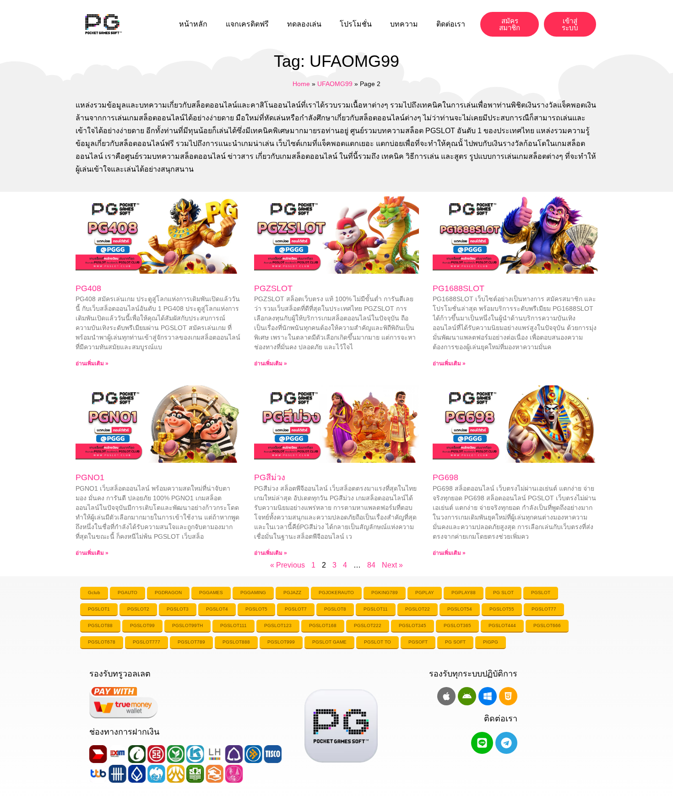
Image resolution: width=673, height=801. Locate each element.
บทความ (404, 24)
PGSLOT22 (417, 609)
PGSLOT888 (236, 641)
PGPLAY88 (463, 592)
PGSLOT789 (191, 641)
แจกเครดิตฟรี (247, 24)
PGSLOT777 (146, 641)
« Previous (287, 565)
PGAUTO (127, 592)
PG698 (445, 477)
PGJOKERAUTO (336, 592)
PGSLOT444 (502, 625)
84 (371, 565)
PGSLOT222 (367, 625)
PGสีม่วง (269, 477)
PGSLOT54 (459, 609)
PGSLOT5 (256, 609)
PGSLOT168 (322, 625)
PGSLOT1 (99, 609)
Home (301, 84)
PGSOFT (418, 641)
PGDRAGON (168, 592)
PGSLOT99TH (187, 625)
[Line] (482, 743)
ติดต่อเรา (450, 24)
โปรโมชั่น (356, 24)
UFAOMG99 (335, 84)
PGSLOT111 (233, 625)
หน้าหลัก (193, 24)
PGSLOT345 (412, 625)
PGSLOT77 (544, 609)
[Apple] (446, 696)
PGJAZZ (292, 592)
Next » (392, 565)
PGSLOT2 (138, 609)
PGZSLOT (273, 288)
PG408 (88, 288)
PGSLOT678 (101, 641)
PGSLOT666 (547, 625)
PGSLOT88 (100, 625)
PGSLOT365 (457, 625)
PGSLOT (540, 592)
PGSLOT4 (217, 609)
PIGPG (490, 641)
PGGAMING (253, 592)
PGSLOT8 (335, 609)
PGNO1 (90, 477)
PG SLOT (503, 592)
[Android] (467, 696)
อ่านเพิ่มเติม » (92, 363)
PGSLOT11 (376, 609)
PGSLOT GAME (329, 641)
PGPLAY (424, 592)
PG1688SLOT (458, 288)
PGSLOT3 (178, 609)
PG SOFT (455, 641)
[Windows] (487, 696)
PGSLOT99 (142, 625)
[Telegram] (506, 743)
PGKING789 (384, 592)
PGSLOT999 (281, 641)
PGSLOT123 (278, 625)
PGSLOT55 (501, 609)
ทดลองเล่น (304, 24)
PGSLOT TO (377, 641)
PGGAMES (211, 592)
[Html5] (508, 696)
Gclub (94, 592)
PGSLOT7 (296, 609)
